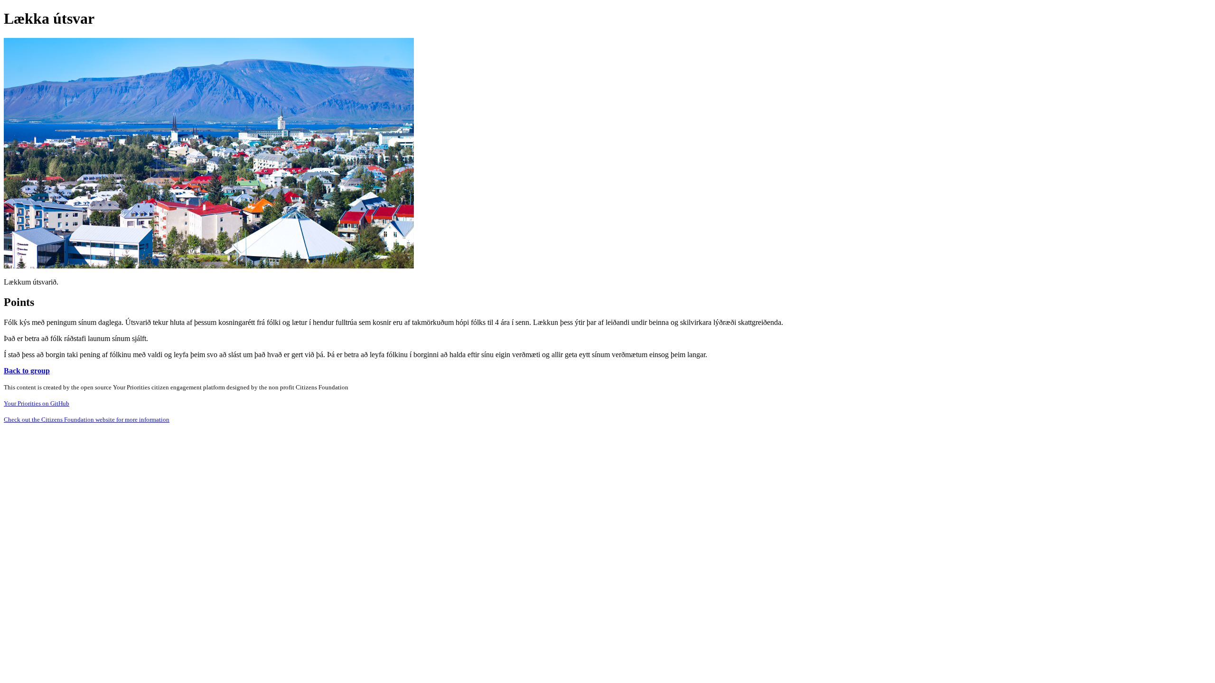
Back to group (27, 371)
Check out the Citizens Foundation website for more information (86, 419)
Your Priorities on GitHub (36, 403)
